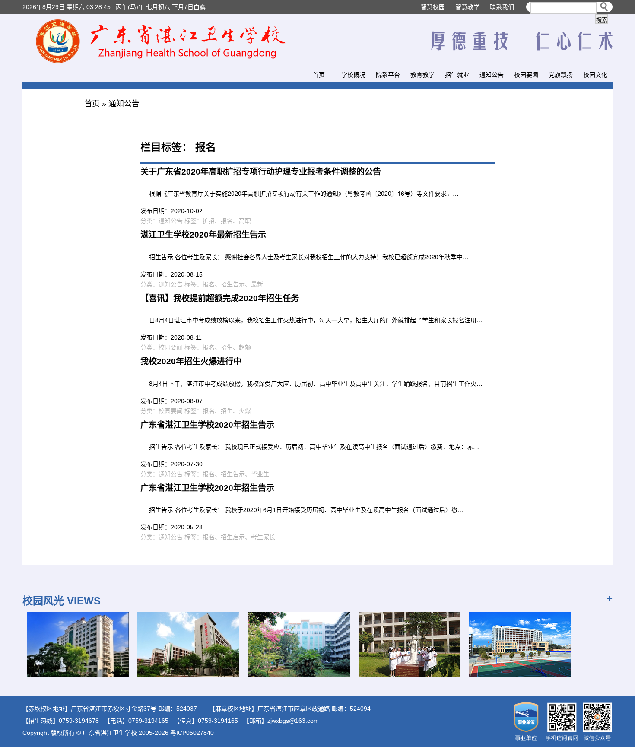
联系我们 (502, 6)
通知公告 (491, 74)
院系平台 (388, 74)
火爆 (245, 410)
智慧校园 (433, 6)
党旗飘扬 (561, 74)
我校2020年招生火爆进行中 (190, 361)
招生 (227, 347)
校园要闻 (526, 74)
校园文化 (595, 74)
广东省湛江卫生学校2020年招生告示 (207, 424)
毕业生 (260, 473)
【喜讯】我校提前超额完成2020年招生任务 (219, 298)
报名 (227, 220)
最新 (257, 284)
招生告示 (233, 284)
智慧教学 (467, 6)
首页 (319, 74)
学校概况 (353, 74)
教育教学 (422, 74)
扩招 (209, 220)
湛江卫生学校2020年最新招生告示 (203, 234)
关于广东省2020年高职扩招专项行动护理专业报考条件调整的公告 (260, 171)
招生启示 (233, 537)
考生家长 (263, 537)
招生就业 (457, 74)
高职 (245, 220)
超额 (245, 347)
